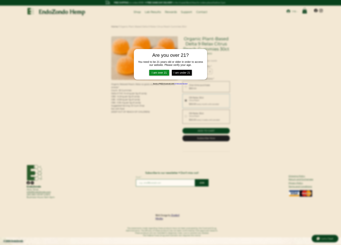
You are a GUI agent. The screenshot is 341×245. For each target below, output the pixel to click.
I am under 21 (182, 72)
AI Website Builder (181, 84)
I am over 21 (159, 72)
